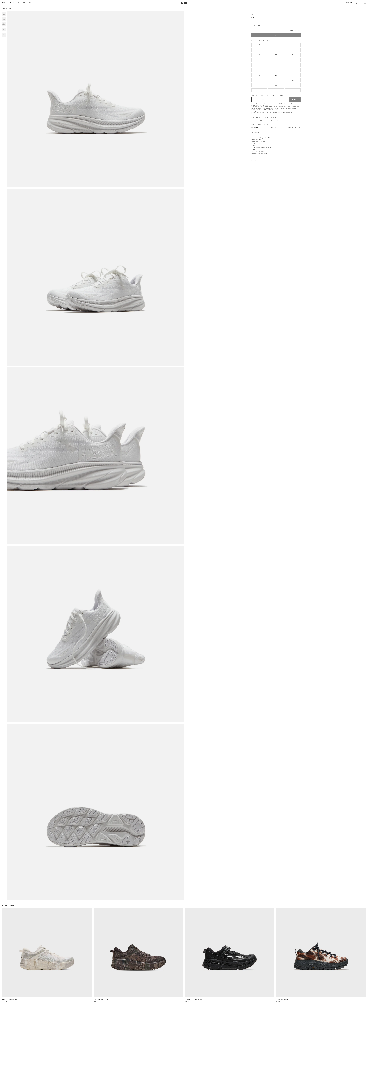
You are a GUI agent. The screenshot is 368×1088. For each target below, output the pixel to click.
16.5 (259, 90)
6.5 (276, 55)
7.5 (259, 60)
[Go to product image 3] (4, 24)
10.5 (259, 70)
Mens (9, 8)
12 (259, 75)
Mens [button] (12, 3)
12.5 (276, 75)
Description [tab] (255, 128)
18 (292, 90)
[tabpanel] (276, 147)
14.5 (293, 80)
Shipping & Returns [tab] (294, 128)
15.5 (276, 85)
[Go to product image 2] (4, 19)
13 (292, 75)
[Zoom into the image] (95, 99)
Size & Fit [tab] (273, 128)
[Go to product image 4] (4, 29)
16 (292, 85)
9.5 (276, 65)
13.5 (259, 80)
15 (259, 85)
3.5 (276, 45)
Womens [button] (21, 3)
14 (275, 80)
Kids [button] (30, 3)
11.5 (293, 70)
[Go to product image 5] (4, 35)
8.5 (293, 60)
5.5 (293, 50)
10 (292, 65)
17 (275, 90)
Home (3, 8)
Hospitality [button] (350, 3)
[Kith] (184, 3)
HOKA (253, 14)
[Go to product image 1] (4, 14)
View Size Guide (295, 31)
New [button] (4, 3)
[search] (361, 3)
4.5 (259, 50)
